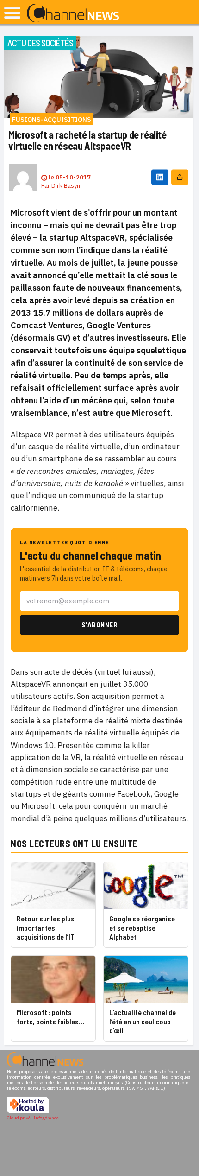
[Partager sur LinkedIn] (159, 177)
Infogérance (46, 1118)
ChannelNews (73, 13)
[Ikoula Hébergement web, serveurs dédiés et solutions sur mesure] (28, 1112)
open (12, 12)
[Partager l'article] (179, 177)
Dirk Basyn (65, 186)
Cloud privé (19, 1118)
